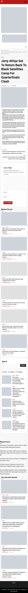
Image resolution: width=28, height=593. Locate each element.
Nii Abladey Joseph (6, 282)
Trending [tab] (19, 372)
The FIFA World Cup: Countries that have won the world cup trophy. (14, 292)
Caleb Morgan (5, 233)
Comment (6, 174)
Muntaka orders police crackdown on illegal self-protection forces (6, 402)
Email (5, 196)
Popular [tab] (11, 372)
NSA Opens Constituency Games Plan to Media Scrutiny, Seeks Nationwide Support (14, 219)
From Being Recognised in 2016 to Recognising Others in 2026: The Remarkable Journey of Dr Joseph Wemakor (6, 425)
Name (5, 192)
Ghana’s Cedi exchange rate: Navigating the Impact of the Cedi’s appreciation (14, 157)
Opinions (14, 420)
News (3, 227)
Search (4, 361)
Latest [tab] (4, 372)
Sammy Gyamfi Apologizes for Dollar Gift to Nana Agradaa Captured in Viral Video (13, 151)
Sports (2, 57)
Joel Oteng (4, 85)
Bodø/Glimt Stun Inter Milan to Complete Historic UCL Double (14, 341)
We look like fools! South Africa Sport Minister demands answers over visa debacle (14, 316)
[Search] (26, 47)
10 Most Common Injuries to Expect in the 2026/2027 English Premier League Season (14, 244)
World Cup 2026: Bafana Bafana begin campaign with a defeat (14, 269)
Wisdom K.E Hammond (7, 577)
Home (13, 582)
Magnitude (24, 589)
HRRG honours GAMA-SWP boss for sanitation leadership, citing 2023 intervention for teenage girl (6, 391)
